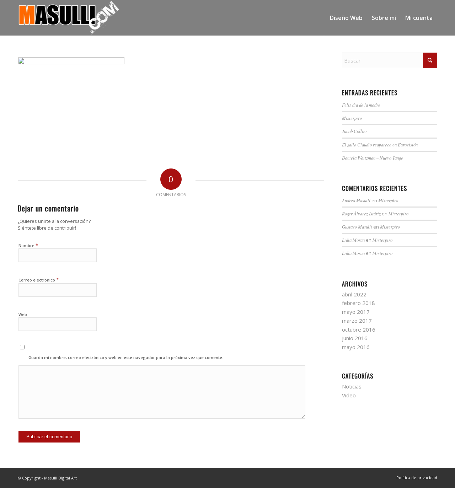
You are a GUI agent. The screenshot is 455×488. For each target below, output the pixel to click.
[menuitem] (346, 18)
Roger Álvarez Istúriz (361, 213)
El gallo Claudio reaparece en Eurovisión (380, 144)
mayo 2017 (356, 311)
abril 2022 (354, 294)
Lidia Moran (353, 240)
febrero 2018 (358, 302)
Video (349, 395)
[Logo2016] (69, 18)
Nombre (28, 245)
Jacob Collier (354, 131)
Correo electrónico (38, 280)
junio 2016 (355, 338)
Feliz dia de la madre (361, 105)
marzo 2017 (357, 320)
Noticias (352, 386)
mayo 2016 (356, 346)
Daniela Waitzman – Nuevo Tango (372, 158)
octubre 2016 (358, 329)
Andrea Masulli (356, 200)
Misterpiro (352, 118)
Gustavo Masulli (357, 227)
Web (22, 314)
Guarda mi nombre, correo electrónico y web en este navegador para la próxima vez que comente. (125, 357)
